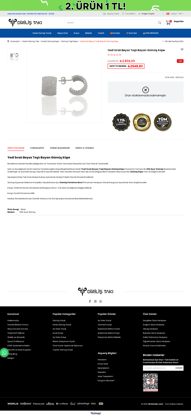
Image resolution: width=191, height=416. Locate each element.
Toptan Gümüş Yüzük (63, 349)
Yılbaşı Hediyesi (150, 328)
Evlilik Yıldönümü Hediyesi (155, 337)
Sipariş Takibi (113, 14)
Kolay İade (103, 363)
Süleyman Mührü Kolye (109, 333)
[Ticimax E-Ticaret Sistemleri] (95, 413)
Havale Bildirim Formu (17, 324)
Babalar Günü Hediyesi (154, 333)
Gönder (179, 368)
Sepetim (102, 372)
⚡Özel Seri (131, 33)
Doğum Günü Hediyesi (153, 324)
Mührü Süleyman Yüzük (64, 341)
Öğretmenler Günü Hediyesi (156, 341)
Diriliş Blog (12, 354)
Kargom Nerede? (106, 380)
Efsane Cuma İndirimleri (154, 345)
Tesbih (101, 33)
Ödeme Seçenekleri (60, 148)
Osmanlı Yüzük (105, 324)
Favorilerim (130, 14)
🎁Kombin (115, 33)
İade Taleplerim (105, 376)
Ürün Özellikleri (15, 148)
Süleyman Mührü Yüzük (109, 328)
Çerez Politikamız (15, 341)
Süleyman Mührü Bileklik (109, 337)
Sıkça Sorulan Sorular (17, 328)
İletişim (10, 358)
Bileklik (88, 33)
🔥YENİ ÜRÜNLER (150, 33)
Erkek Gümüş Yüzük (42, 33)
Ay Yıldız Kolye (59, 337)
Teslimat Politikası (15, 333)
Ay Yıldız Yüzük (59, 328)
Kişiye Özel (62, 33)
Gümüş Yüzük (59, 320)
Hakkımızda (13, 320)
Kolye (76, 33)
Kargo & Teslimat (85, 148)
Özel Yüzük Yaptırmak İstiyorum (68, 345)
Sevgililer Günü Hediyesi (154, 320)
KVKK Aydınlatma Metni (18, 345)
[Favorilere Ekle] (182, 50)
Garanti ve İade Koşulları (19, 349)
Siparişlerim (103, 368)
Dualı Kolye (58, 333)
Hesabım (102, 359)
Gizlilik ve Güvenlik (16, 337)
